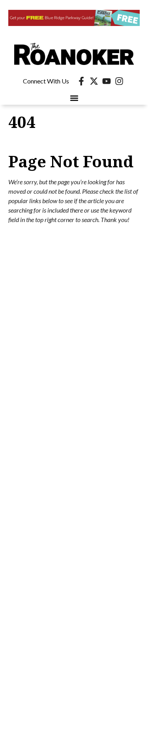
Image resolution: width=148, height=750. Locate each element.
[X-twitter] (94, 81)
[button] (74, 98)
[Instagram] (119, 81)
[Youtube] (106, 81)
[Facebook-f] (81, 81)
